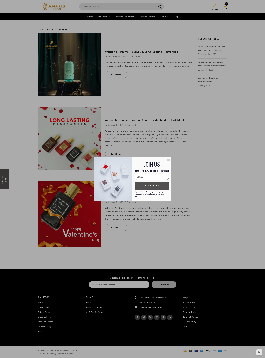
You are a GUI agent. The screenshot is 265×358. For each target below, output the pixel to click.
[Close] (168, 160)
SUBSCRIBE (151, 185)
